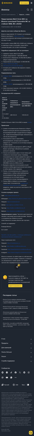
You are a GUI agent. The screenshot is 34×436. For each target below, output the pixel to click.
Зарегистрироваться (15, 286)
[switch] (27, 385)
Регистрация (24, 3)
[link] (17, 301)
